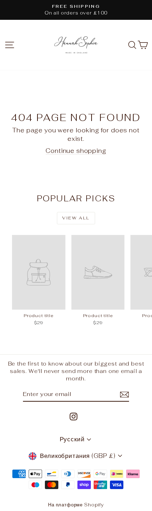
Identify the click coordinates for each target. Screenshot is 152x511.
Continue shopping (76, 151)
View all (75, 218)
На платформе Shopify (76, 505)
